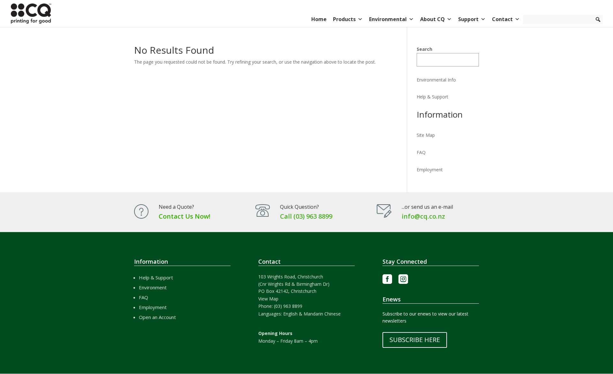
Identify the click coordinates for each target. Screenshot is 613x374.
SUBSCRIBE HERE (415, 339)
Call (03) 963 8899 (306, 216)
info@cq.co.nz (423, 216)
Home (319, 19)
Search (424, 49)
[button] (598, 19)
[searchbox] (563, 19)
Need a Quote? (176, 206)
